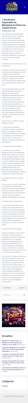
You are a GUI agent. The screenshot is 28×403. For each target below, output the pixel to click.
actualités (5, 386)
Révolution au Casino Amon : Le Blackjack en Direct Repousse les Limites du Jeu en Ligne (12, 342)
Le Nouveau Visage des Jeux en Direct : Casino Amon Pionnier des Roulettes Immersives (14, 349)
